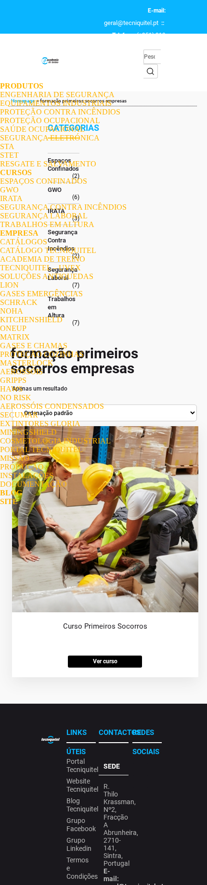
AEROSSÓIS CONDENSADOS (52, 406)
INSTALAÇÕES (26, 475)
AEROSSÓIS (21, 371)
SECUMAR (19, 415)
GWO (9, 190)
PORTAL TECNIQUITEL (41, 449)
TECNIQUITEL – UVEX (40, 268)
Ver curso (105, 661)
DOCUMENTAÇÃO (33, 484)
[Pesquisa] (150, 71)
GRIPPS (13, 380)
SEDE (112, 766)
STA (7, 146)
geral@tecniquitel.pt (131, 22)
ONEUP (13, 328)
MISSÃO (14, 458)
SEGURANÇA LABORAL (44, 216)
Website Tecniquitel (79, 785)
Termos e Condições (79, 868)
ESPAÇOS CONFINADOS (43, 181)
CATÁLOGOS (23, 242)
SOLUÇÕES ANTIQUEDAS (46, 276)
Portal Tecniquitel (79, 765)
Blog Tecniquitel (79, 805)
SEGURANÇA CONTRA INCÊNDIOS (63, 207)
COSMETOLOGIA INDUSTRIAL (55, 441)
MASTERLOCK (26, 363)
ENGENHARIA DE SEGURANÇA (57, 94)
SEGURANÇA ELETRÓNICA (50, 138)
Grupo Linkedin (78, 844)
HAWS (11, 389)
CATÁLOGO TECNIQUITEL (48, 250)
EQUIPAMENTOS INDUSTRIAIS (56, 103)
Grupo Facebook (79, 825)
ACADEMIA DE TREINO (42, 259)
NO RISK (15, 397)
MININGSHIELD (28, 432)
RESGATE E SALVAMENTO (48, 164)
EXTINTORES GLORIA (40, 423)
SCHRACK (19, 302)
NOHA (11, 311)
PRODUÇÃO (22, 467)
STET (9, 155)
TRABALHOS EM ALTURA (47, 224)
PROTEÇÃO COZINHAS (42, 354)
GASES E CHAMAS (33, 345)
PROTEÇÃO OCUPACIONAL (50, 120)
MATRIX (15, 337)
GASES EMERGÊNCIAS (41, 294)
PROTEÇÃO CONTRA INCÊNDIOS (60, 112)
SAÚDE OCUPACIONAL (42, 129)
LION (9, 285)
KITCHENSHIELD (31, 320)
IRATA (11, 198)
